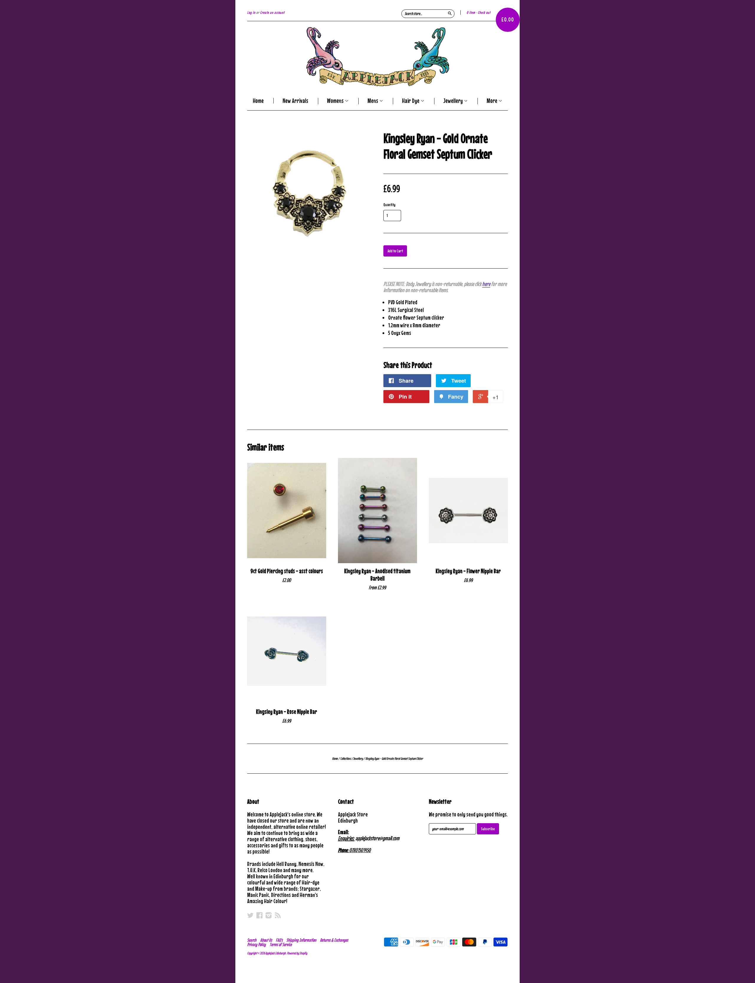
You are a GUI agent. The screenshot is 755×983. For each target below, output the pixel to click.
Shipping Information (301, 940)
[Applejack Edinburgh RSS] (278, 915)
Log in (251, 12)
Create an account (272, 12)
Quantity (389, 204)
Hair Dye (411, 101)
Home (258, 100)
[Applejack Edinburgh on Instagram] (268, 915)
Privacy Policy (256, 944)
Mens (373, 101)
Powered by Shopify (297, 953)
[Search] (450, 13)
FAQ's (279, 940)
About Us (266, 940)
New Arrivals (295, 100)
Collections (345, 759)
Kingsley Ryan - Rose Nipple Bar (286, 711)
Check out (484, 12)
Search (251, 940)
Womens (336, 101)
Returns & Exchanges (334, 940)
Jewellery (453, 101)
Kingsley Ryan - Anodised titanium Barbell (377, 575)
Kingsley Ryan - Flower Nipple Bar (468, 571)
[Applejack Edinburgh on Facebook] (259, 915)
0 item (471, 12)
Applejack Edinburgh (275, 953)
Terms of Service (281, 944)
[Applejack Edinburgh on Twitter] (250, 915)
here (486, 283)
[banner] (377, 56)
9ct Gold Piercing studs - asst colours (286, 571)
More (492, 101)
